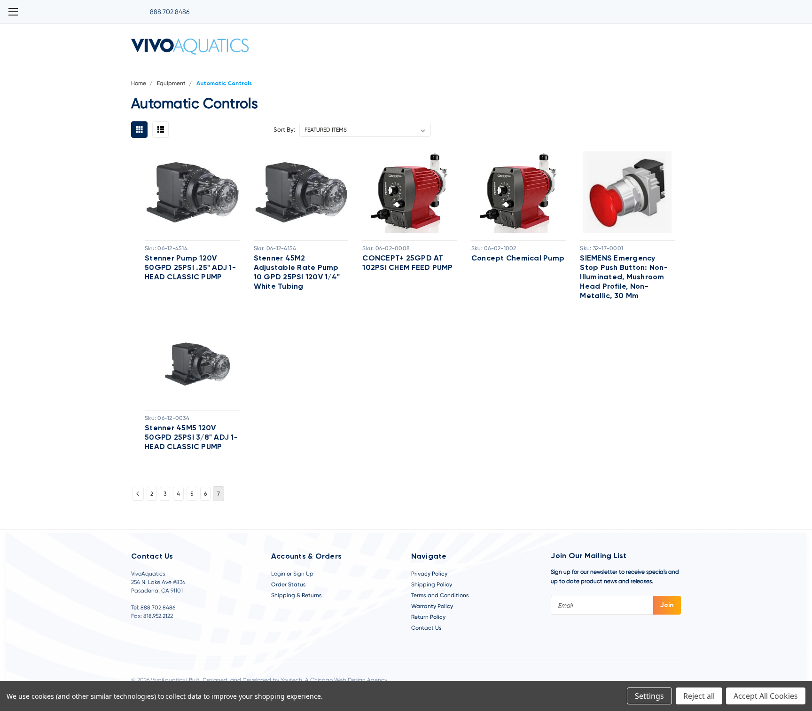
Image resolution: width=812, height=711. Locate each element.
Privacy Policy (429, 573)
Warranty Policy (432, 606)
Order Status (288, 584)
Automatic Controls (224, 84)
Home (138, 83)
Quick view (192, 192)
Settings (649, 696)
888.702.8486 (169, 12)
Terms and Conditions (440, 595)
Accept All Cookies (766, 696)
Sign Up (303, 573)
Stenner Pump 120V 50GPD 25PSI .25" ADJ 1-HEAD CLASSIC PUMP (190, 268)
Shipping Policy (431, 584)
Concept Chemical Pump (517, 258)
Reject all (699, 696)
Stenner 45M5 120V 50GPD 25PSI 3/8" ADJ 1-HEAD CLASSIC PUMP (191, 438)
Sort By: (284, 129)
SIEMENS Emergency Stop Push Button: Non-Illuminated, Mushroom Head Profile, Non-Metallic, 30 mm (624, 277)
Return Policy (428, 617)
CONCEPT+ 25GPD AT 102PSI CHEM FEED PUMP (407, 263)
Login (278, 573)
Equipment (171, 83)
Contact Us (426, 627)
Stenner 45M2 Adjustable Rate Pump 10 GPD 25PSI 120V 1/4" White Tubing (297, 273)
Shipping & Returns (296, 595)
